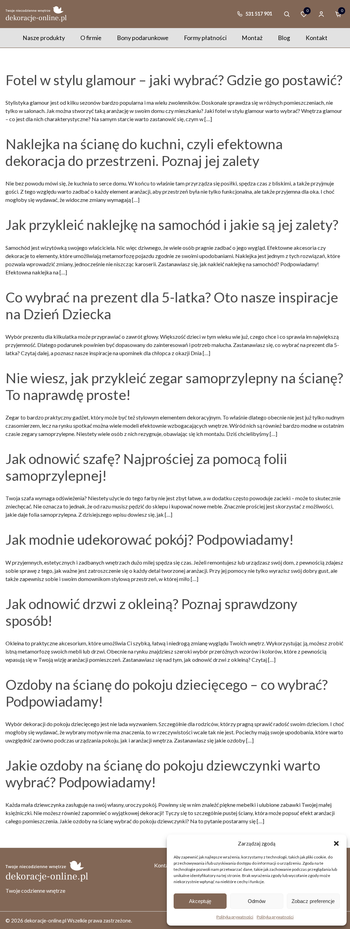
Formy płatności (205, 37)
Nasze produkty (44, 37)
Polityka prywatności (234, 916)
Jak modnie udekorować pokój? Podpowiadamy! (149, 539)
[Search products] (287, 14)
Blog (284, 37)
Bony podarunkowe (143, 37)
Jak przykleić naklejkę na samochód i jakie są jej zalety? (171, 224)
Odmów (257, 901)
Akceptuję (200, 901)
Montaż (252, 37)
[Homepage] (36, 14)
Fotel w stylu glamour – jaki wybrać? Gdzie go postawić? (173, 80)
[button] (336, 843)
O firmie (91, 37)
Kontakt (316, 37)
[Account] (321, 14)
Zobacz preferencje (313, 901)
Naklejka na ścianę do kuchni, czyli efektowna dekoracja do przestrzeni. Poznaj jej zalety (144, 152)
